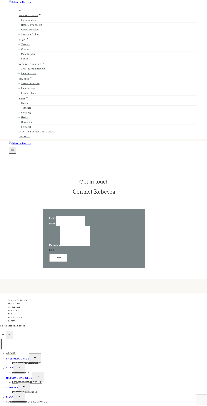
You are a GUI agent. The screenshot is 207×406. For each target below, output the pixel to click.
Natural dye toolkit (31, 24)
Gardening (27, 122)
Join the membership (33, 68)
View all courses (30, 83)
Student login (29, 93)
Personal (26, 126)
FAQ (10, 314)
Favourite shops (30, 29)
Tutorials (26, 107)
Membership (28, 54)
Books (24, 58)
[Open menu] (12, 150)
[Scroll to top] (3, 335)
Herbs (24, 117)
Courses (26, 49)
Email (52, 218)
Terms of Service (17, 300)
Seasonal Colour (30, 34)
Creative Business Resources (37, 131)
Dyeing (25, 103)
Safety (12, 321)
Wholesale (14, 307)
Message (54, 244)
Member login (28, 73)
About (23, 10)
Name (52, 223)
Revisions (13, 310)
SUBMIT (58, 257)
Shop (9, 368)
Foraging (26, 112)
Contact (24, 136)
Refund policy (16, 317)
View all (25, 44)
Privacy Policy (16, 303)
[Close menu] (1, 344)
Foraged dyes (29, 20)
